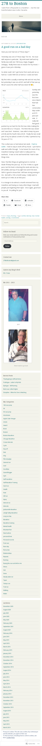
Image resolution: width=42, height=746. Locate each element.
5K (4, 408)
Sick (4, 570)
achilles (24, 216)
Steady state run (8, 577)
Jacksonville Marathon (10, 509)
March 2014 (6, 687)
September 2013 (8, 707)
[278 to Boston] (21, 32)
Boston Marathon (8, 435)
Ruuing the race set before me (12, 563)
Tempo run (6, 583)
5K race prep (7, 412)
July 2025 (6, 613)
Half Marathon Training (10, 482)
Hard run (6, 486)
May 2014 (6, 680)
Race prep (6, 550)
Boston (5, 432)
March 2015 (6, 647)
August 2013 (7, 711)
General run (7, 462)
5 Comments (15, 217)
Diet (4, 452)
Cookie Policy (10, 738)
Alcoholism (6, 415)
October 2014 (7, 663)
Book (5, 429)
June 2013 (6, 717)
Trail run (5, 587)
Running (13, 216)
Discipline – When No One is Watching (14, 392)
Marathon (6, 519)
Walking (5, 590)
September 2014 (8, 667)
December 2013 (8, 697)
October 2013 (7, 704)
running (8, 217)
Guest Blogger (7, 472)
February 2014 (7, 690)
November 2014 (8, 660)
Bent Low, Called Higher (10, 389)
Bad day (29, 216)
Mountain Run (7, 530)
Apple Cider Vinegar (9, 419)
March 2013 (6, 727)
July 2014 (6, 674)
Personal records (8, 540)
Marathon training (8, 523)
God (4, 466)
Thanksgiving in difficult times (12, 379)
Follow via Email (9, 231)
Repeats (5, 557)
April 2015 (6, 643)
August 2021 (7, 630)
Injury (8, 216)
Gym (4, 476)
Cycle (5, 445)
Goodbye (6, 469)
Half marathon (7, 479)
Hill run (5, 496)
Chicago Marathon (9, 439)
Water (5, 594)
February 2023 (7, 623)
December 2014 (8, 657)
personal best (7, 536)
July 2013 (6, 714)
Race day (6, 546)
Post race (6, 543)
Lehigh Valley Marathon (10, 513)
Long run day (7, 516)
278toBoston (21, 43)
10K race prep (7, 405)
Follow (7, 246)
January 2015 (7, 653)
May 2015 (6, 640)
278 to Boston (14, 3)
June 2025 (6, 616)
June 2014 (6, 677)
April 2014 (6, 684)
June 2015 (6, 637)
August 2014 (7, 670)
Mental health (7, 526)
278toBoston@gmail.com (11, 260)
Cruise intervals (8, 442)
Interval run (6, 503)
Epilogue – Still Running (10, 386)
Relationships (7, 553)
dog (4, 456)
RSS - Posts (6, 273)
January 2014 (7, 694)
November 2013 (8, 700)
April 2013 (6, 724)
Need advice (7, 533)
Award (5, 425)
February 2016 (7, 633)
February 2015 (7, 650)
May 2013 (6, 721)
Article (5, 422)
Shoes (5, 567)
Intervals (6, 506)
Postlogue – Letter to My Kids (12, 382)
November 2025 (8, 606)
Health (5, 489)
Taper (5, 580)
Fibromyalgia (7, 459)
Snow (5, 573)
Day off (5, 449)
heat (33, 216)
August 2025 (7, 610)
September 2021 (8, 626)
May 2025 (6, 620)
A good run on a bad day (15, 46)
